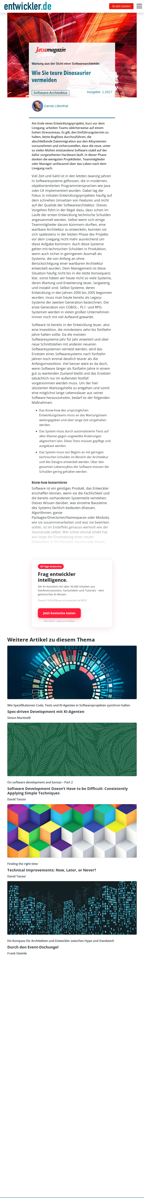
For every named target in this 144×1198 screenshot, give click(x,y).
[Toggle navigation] (28, 6)
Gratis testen (121, 6)
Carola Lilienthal (56, 106)
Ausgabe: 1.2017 (99, 92)
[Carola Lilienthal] (38, 106)
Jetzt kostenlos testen (59, 613)
